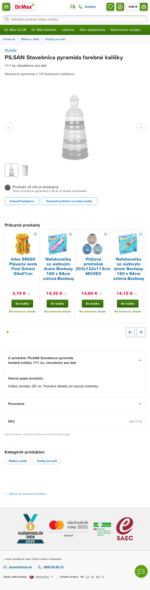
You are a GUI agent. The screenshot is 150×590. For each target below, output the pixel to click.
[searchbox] (75, 19)
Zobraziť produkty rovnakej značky (69, 201)
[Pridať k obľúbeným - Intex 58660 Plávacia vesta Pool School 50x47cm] (35, 234)
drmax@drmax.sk (20, 566)
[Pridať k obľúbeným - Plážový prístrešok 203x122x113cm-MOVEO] (105, 234)
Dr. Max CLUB (15, 30)
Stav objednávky (92, 30)
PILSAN (10, 50)
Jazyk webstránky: (15, 576)
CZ (87, 576)
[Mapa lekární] (73, 6)
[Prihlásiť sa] (120, 7)
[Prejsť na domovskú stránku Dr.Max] (24, 6)
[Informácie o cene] (29, 294)
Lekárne (68, 30)
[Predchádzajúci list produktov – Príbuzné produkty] (130, 332)
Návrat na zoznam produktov (27, 493)
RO (98, 576)
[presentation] (22, 244)
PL (92, 576)
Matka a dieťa (18, 460)
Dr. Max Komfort (43, 30)
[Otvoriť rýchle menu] (6, 7)
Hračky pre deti (47, 460)
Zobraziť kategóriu (22, 201)
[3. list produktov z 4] (18, 332)
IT (103, 576)
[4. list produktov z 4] (23, 332)
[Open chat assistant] (141, 571)
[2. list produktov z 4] (13, 332)
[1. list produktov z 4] (8, 332)
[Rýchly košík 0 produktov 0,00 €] (144, 7)
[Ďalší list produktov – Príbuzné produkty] (140, 332)
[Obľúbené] (110, 7)
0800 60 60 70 (53, 566)
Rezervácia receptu (126, 30)
